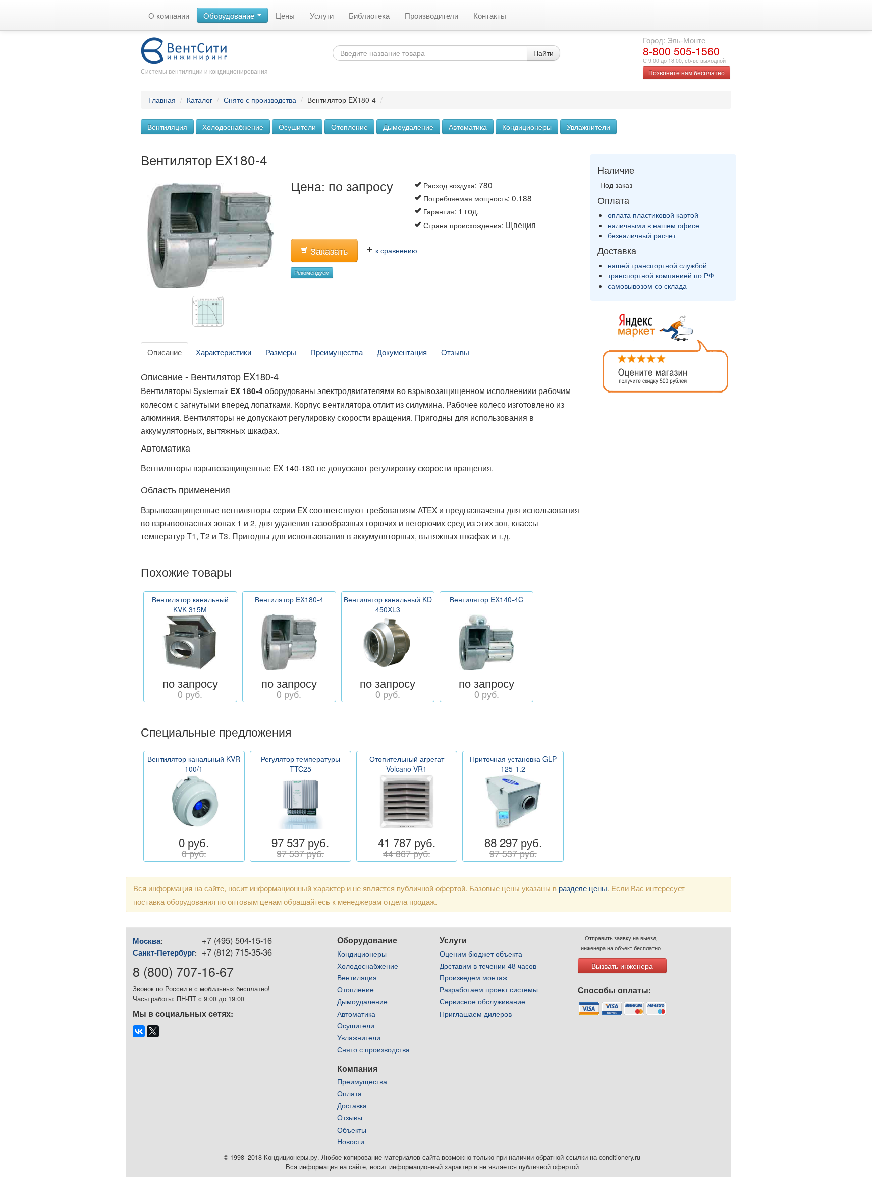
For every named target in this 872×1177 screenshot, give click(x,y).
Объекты (351, 1130)
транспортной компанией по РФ (661, 275)
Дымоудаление (408, 127)
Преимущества (336, 351)
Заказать (328, 251)
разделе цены (583, 887)
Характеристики (223, 351)
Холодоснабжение (232, 127)
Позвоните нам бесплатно (686, 72)
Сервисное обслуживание (482, 1001)
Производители (431, 15)
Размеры (280, 351)
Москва (146, 940)
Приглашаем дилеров (476, 1013)
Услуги (322, 15)
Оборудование (229, 15)
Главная (162, 100)
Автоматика (468, 127)
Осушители (297, 127)
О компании (168, 15)
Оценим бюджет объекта (481, 953)
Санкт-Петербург (164, 952)
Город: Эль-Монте (674, 39)
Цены (285, 15)
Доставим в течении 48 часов (488, 966)
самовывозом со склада (647, 286)
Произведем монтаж (473, 977)
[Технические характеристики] (210, 314)
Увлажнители (588, 127)
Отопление (349, 127)
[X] (153, 1031)
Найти (543, 53)
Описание (164, 351)
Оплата (349, 1093)
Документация (402, 351)
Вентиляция (167, 127)
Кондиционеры (527, 127)
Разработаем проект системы (489, 989)
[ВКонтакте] (139, 1031)
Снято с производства (260, 100)
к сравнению (395, 250)
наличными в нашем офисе (653, 225)
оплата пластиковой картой (653, 215)
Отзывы (455, 351)
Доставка (352, 1105)
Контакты (489, 15)
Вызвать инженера (622, 966)
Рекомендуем (312, 272)
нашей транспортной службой (657, 265)
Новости (350, 1141)
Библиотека (369, 15)
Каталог (199, 100)
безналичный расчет (642, 235)
